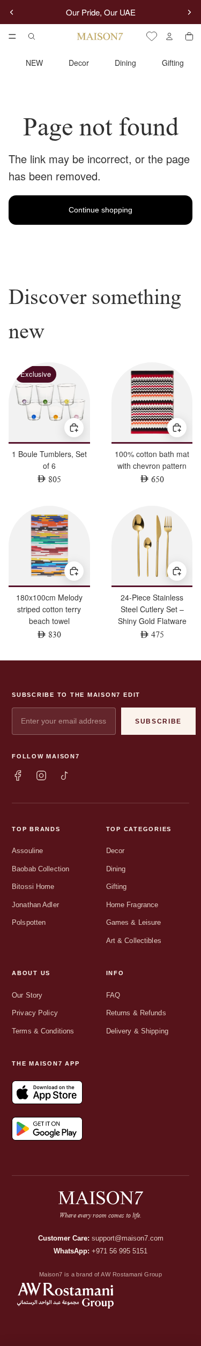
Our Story (27, 995)
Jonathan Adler (35, 905)
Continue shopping (100, 210)
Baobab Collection (40, 869)
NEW (34, 62)
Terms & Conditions (43, 1031)
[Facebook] (18, 775)
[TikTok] (65, 775)
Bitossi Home (33, 887)
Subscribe (158, 721)
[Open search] (32, 36)
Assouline (27, 851)
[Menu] (12, 36)
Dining (125, 62)
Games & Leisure (133, 922)
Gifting (173, 62)
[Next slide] (189, 12)
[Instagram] (41, 775)
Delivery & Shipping (137, 1031)
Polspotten (29, 922)
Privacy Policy (35, 1013)
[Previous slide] (12, 12)
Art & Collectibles (133, 941)
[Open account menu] (169, 36)
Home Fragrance (132, 905)
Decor (79, 62)
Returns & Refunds (136, 1013)
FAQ (113, 995)
